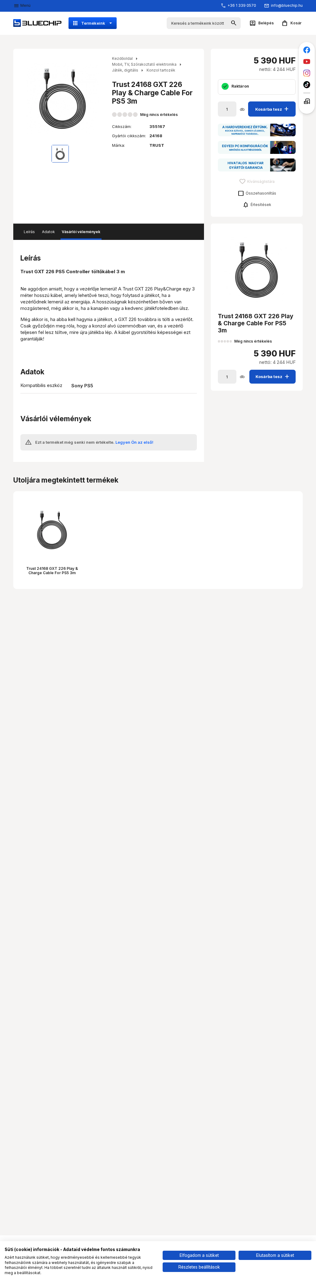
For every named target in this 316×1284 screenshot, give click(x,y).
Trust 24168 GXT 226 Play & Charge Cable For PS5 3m (52, 570)
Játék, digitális (125, 70)
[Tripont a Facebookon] (306, 50)
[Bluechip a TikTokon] (306, 84)
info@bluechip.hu (287, 5)
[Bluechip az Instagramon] (306, 73)
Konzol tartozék (161, 70)
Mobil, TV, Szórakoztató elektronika (144, 64)
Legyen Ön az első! (134, 442)
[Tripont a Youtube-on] (306, 61)
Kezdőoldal (122, 58)
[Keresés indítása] (233, 23)
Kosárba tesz (272, 109)
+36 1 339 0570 (241, 5)
